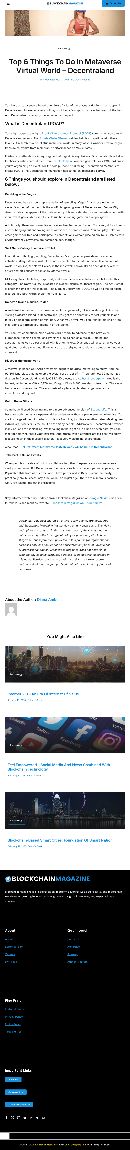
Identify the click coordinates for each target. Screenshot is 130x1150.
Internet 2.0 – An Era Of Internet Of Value (43, 694)
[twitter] (12, 1117)
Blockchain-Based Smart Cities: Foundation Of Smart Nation (60, 840)
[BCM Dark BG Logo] (47, 877)
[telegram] (37, 1117)
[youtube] (25, 1117)
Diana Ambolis (82, 79)
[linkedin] (31, 1117)
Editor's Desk (34, 700)
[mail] (43, 1117)
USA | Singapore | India (76, 1144)
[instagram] (18, 1117)
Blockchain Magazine (46, 1144)
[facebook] (6, 1117)
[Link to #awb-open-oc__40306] (8, 3)
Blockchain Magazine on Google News (77, 503)
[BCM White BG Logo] (65, 3)
